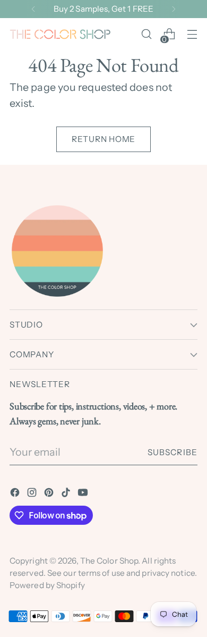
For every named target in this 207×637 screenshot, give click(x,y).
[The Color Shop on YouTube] (83, 494)
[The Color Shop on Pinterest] (50, 494)
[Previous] (33, 9)
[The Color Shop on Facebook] (16, 494)
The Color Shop (109, 561)
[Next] (173, 9)
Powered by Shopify (47, 585)
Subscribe (172, 452)
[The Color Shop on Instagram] (33, 494)
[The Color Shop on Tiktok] (67, 494)
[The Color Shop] (60, 34)
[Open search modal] (146, 34)
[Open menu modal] (192, 34)
